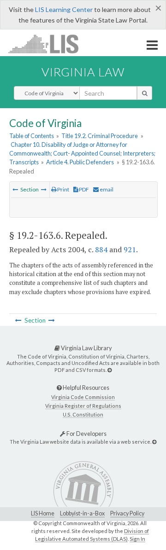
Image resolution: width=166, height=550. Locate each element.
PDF (83, 189)
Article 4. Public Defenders (80, 162)
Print (62, 189)
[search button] (144, 93)
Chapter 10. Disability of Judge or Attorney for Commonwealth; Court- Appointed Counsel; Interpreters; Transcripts (82, 153)
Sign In (137, 539)
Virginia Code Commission (83, 397)
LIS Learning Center (64, 9)
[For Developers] (154, 442)
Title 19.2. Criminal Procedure (99, 135)
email (106, 189)
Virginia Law (83, 72)
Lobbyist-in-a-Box (82, 513)
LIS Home (42, 513)
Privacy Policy (127, 513)
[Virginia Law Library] (109, 370)
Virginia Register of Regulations (83, 406)
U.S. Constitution (83, 414)
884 (101, 249)
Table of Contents (31, 135)
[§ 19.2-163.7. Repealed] (44, 189)
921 (130, 249)
